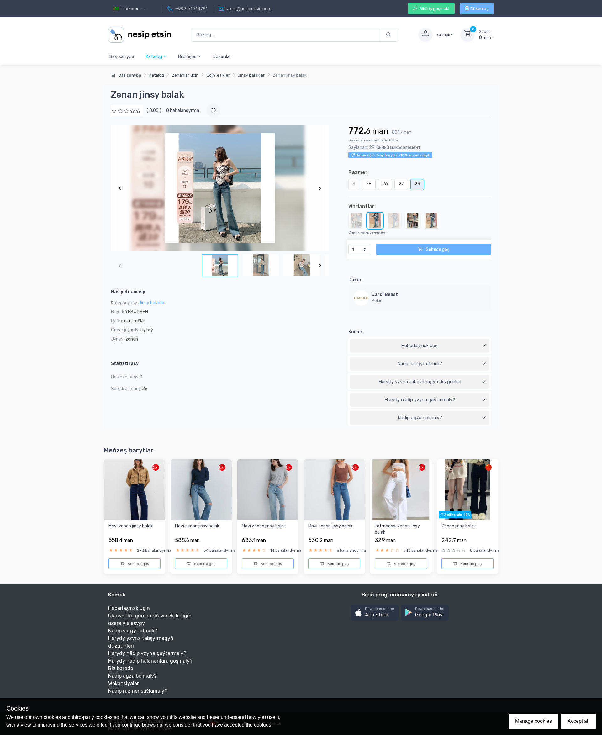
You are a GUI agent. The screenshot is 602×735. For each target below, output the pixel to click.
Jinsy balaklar (251, 75)
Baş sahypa (121, 56)
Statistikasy (125, 363)
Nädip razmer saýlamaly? (137, 691)
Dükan (355, 280)
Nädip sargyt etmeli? (419, 364)
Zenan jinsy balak (458, 526)
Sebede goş (437, 249)
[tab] (420, 345)
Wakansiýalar (123, 683)
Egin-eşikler (218, 75)
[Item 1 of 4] (220, 188)
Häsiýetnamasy (128, 291)
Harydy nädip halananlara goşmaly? (150, 661)
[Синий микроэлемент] (375, 221)
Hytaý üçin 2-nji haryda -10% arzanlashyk (392, 155)
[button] (375, 613)
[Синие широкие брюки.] (412, 221)
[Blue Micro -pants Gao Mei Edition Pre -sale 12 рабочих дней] (431, 221)
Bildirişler (188, 56)
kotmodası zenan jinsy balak (397, 529)
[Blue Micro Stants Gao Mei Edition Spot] (394, 221)
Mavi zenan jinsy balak (130, 526)
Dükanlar (221, 56)
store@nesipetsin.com (249, 9)
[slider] (127, 110)
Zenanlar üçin (185, 75)
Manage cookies (533, 721)
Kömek (355, 332)
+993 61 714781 (191, 9)
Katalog (154, 56)
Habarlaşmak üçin (420, 345)
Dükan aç (479, 8)
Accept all (578, 721)
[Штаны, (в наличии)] (356, 221)
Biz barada (120, 668)
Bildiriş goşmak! (434, 8)
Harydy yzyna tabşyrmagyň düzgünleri (419, 381)
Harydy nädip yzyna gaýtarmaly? (419, 400)
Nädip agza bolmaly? (420, 417)
